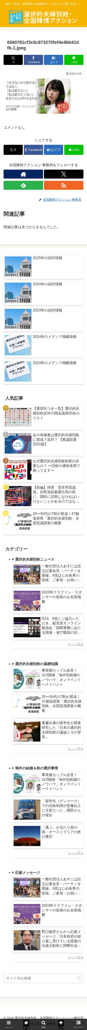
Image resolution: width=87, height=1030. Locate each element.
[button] (79, 978)
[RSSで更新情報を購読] (63, 185)
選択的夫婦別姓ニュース (34, 559)
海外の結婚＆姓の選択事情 (36, 768)
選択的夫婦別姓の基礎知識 (36, 664)
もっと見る (75, 644)
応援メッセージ (27, 872)
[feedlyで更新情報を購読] (23, 185)
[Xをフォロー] (63, 174)
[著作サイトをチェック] (23, 174)
